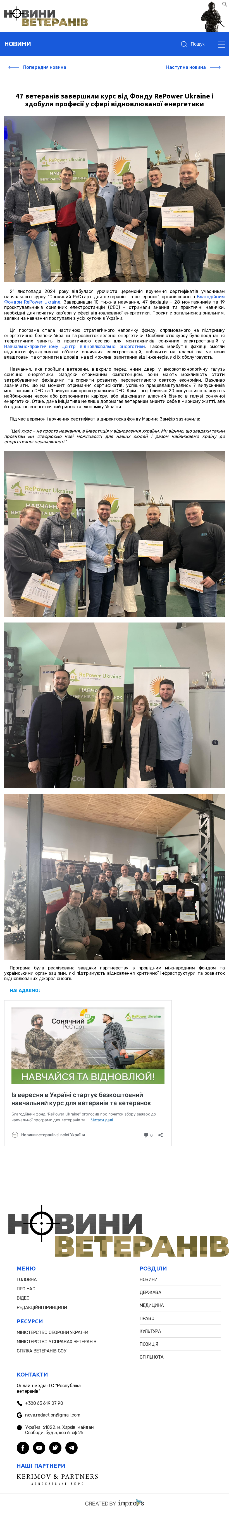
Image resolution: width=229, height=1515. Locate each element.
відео (23, 1298)
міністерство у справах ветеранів (57, 1341)
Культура (150, 1331)
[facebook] (23, 1448)
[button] (225, 5)
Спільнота (152, 1357)
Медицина (152, 1305)
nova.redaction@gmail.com (52, 1415)
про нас (26, 1288)
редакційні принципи (42, 1307)
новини (17, 44)
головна (27, 1279)
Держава (150, 1292)
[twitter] (55, 1448)
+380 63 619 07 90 (44, 1403)
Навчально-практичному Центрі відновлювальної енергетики (74, 346)
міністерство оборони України (52, 1332)
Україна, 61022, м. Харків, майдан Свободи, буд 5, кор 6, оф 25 (59, 1430)
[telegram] (71, 1448)
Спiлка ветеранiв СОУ (41, 1351)
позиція (149, 1344)
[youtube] (39, 1448)
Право (147, 1318)
